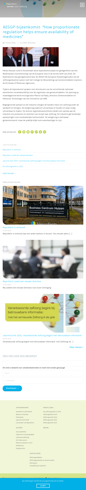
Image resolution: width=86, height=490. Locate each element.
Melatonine (20, 446)
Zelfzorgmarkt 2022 (50, 420)
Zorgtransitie (20, 448)
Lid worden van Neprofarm (25, 423)
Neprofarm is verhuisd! (12, 150)
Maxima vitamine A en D (24, 443)
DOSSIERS (19, 428)
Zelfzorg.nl (33, 463)
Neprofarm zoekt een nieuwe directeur (18, 155)
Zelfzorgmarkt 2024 (50, 414)
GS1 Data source (21, 440)
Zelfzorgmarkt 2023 (50, 417)
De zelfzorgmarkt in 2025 (13, 166)
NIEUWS (46, 428)
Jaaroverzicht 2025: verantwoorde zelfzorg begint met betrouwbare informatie (34, 161)
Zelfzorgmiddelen (36, 457)
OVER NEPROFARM (22, 408)
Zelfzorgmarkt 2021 (50, 423)
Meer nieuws (8, 173)
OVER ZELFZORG (35, 453)
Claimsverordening (22, 437)
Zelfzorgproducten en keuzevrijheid (42, 460)
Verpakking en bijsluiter (38, 466)
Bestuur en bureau (22, 414)
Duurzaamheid (21, 432)
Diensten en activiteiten (24, 412)
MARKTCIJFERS (48, 408)
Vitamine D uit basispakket (25, 434)
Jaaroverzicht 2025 (22, 420)
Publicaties (19, 417)
